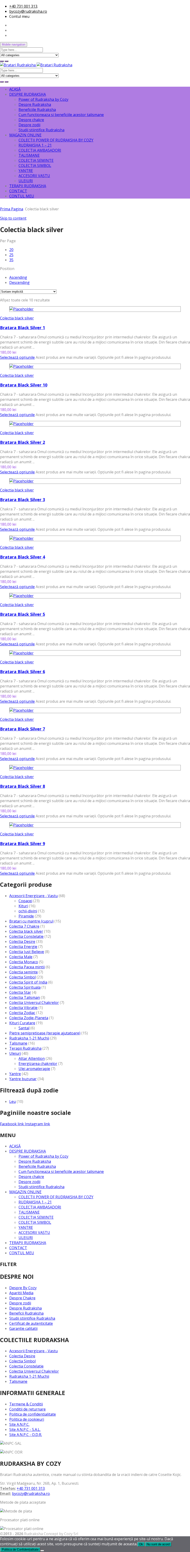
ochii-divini (28, 911)
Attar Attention (32, 1058)
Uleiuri (15, 1053)
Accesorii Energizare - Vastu (33, 895)
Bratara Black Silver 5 (22, 614)
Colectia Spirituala (25, 987)
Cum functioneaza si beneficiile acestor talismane (61, 114)
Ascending (18, 277)
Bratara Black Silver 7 (22, 729)
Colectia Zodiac (22, 1012)
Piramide (26, 916)
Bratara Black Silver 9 (22, 843)
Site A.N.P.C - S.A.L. (25, 1429)
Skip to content (13, 218)
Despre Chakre (22, 1297)
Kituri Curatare (22, 1022)
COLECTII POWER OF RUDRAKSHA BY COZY (56, 140)
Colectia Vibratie (23, 1007)
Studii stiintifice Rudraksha (41, 129)
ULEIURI (26, 180)
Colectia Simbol (22, 977)
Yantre (15, 1073)
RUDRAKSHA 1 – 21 (35, 145)
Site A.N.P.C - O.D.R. (25, 1434)
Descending (19, 282)
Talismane (18, 1043)
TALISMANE (29, 155)
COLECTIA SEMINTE (36, 160)
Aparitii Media (21, 1292)
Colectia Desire (22, 941)
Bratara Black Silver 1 (22, 327)
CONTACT (18, 190)
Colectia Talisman (24, 997)
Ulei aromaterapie (34, 1068)
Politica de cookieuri (26, 1419)
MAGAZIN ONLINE (25, 135)
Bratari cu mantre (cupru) (31, 921)
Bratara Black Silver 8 (22, 786)
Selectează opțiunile (17, 357)
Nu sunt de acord (158, 1544)
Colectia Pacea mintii (27, 966)
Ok (141, 1544)
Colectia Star (20, 992)
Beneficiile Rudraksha (37, 109)
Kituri (23, 905)
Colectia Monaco (23, 961)
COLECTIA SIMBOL (35, 165)
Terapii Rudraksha (25, 1048)
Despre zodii (29, 124)
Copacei (25, 900)
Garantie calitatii (23, 1328)
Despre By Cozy (23, 1287)
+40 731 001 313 (23, 6)
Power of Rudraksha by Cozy (43, 99)
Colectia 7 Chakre (24, 926)
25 (11, 254)
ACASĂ (15, 89)
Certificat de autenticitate (31, 1323)
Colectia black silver (17, 318)
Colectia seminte (23, 972)
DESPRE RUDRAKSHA (27, 94)
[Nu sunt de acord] (42, 1550)
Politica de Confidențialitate (20, 1549)
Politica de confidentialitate (32, 1414)
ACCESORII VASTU (34, 175)
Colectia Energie (23, 946)
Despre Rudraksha (35, 104)
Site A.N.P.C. (19, 1424)
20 (11, 249)
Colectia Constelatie (26, 936)
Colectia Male (20, 956)
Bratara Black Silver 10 (23, 385)
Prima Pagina (11, 209)
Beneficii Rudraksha (26, 1313)
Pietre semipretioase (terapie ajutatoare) (44, 1033)
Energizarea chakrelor (38, 1063)
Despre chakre (31, 119)
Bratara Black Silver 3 (22, 499)
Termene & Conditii (26, 1404)
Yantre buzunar (23, 1078)
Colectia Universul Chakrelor (34, 1002)
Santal (24, 1028)
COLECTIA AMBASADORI (40, 150)
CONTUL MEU (21, 196)
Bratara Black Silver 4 (22, 557)
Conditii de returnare (27, 1409)
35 (11, 259)
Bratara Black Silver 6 (22, 671)
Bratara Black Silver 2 (22, 442)
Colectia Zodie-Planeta (28, 1017)
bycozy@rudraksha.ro (28, 11)
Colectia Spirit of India (28, 982)
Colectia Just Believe (26, 951)
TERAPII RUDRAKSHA (27, 185)
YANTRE (26, 170)
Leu (12, 1101)
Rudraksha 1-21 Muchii (29, 1038)
